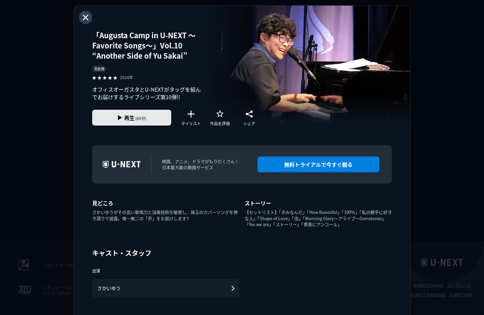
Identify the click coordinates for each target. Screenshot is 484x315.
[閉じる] (85, 17)
